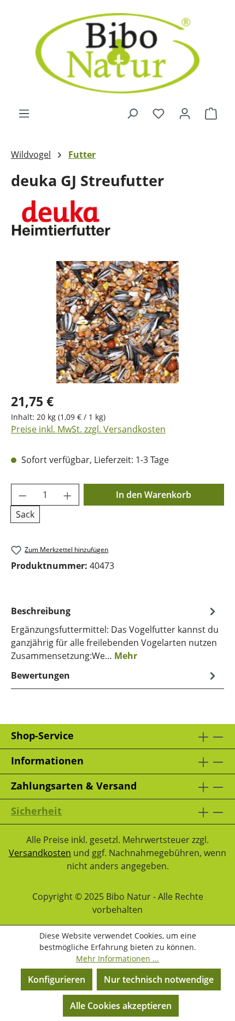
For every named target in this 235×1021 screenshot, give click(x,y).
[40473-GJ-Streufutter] (117, 322)
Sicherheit (36, 810)
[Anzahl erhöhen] (67, 495)
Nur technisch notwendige (159, 979)
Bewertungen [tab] (40, 675)
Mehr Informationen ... (117, 958)
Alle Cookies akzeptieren (121, 1006)
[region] (117, 321)
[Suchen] (132, 113)
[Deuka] (117, 219)
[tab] (115, 633)
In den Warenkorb (153, 495)
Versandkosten (40, 853)
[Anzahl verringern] (22, 495)
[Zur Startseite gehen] (117, 53)
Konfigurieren (56, 979)
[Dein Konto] (185, 113)
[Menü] (24, 113)
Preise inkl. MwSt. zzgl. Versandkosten (88, 429)
